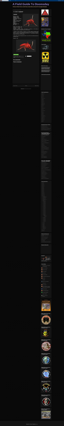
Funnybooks (42, 145)
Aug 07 (44, 218)
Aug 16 (44, 210)
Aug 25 (44, 205)
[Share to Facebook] (30, 56)
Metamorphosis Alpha (43, 151)
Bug (16, 57)
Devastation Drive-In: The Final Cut (45, 128)
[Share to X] (29, 56)
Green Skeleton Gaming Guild (46, 276)
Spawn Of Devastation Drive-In (45, 129)
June (43, 223)
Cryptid (42, 99)
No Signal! (43, 279)
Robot (42, 114)
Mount (42, 105)
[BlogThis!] (28, 56)
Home (26, 85)
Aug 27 (44, 204)
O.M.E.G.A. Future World (45, 281)
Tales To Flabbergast (43, 157)
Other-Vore (42, 110)
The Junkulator (43, 240)
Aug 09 (44, 214)
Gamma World (43, 166)
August (44, 200)
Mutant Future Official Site (44, 238)
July (43, 222)
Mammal (42, 104)
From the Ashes (44, 271)
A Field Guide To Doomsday (31, 4)
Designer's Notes (43, 162)
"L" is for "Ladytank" (45, 215)
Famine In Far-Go (43, 141)
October (44, 198)
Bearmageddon (43, 136)
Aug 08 (44, 217)
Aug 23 (44, 207)
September (44, 199)
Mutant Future (19, 57)
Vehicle (42, 121)
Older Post (36, 85)
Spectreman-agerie (43, 156)
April (43, 225)
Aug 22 (44, 208)
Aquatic (42, 93)
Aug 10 (44, 213)
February (44, 227)
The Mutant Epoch (43, 177)
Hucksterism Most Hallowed (44, 167)
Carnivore (42, 98)
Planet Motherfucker (43, 152)
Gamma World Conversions (44, 147)
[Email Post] (25, 56)
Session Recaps (43, 174)
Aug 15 (44, 211)
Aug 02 (44, 220)
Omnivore (22, 57)
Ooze (42, 109)
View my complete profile (44, 261)
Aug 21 (44, 209)
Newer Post (15, 85)
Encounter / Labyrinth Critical (44, 140)
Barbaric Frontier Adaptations (44, 135)
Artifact (42, 94)
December (44, 196)
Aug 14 (44, 212)
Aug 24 (44, 206)
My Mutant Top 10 (43, 239)
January (44, 228)
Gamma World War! (44, 274)
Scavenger (42, 116)
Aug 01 (44, 221)
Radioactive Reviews (43, 173)
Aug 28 (44, 203)
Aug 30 (44, 201)
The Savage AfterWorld (45, 292)
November (44, 197)
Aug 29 (44, 202)
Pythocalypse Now (43, 172)
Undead (42, 120)
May (43, 224)
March (43, 226)
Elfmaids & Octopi (44, 269)
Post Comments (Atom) (28, 88)
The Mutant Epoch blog (45, 290)
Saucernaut (42, 115)
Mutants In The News (43, 168)
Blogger (37, 424)
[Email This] (27, 56)
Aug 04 (44, 219)
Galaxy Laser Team (43, 146)
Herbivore (42, 103)
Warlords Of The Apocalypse (44, 178)
